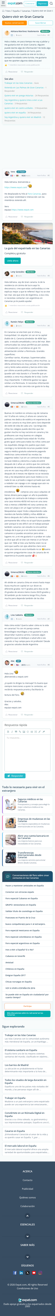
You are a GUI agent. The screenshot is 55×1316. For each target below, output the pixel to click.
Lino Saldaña (17, 615)
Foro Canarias (34, 193)
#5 (49, 407)
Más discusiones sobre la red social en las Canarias (25, 1014)
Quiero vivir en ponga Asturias (19, 95)
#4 (49, 326)
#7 (49, 619)
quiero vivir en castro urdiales (19, 108)
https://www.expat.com (15, 187)
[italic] (12, 731)
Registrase (42, 3)
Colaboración (27, 1206)
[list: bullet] (31, 731)
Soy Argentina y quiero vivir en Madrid (23, 117)
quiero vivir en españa (15, 112)
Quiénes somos (27, 1197)
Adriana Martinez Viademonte (25, 31)
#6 (49, 576)
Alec (13, 661)
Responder (28, 71)
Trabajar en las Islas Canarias (18, 83)
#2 (49, 175)
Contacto (27, 1180)
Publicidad (27, 1188)
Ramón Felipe (17, 322)
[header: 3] (35, 731)
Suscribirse (40, 23)
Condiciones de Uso (27, 1288)
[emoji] (27, 731)
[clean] (43, 731)
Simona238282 (17, 403)
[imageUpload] (24, 731)
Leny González (17, 272)
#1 (49, 35)
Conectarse (29, 3)
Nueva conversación (14, 23)
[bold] (8, 731)
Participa (28, 1006)
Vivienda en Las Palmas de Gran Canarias (24, 87)
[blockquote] (16, 731)
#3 (49, 276)
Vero (13, 172)
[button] (39, 731)
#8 (49, 665)
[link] (20, 731)
